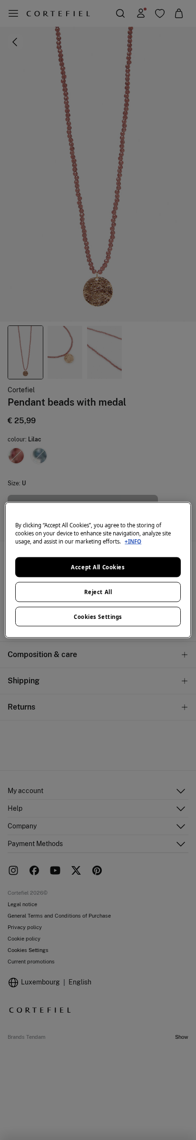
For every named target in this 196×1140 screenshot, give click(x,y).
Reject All (98, 591)
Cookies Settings (98, 616)
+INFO (133, 540)
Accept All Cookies (98, 566)
